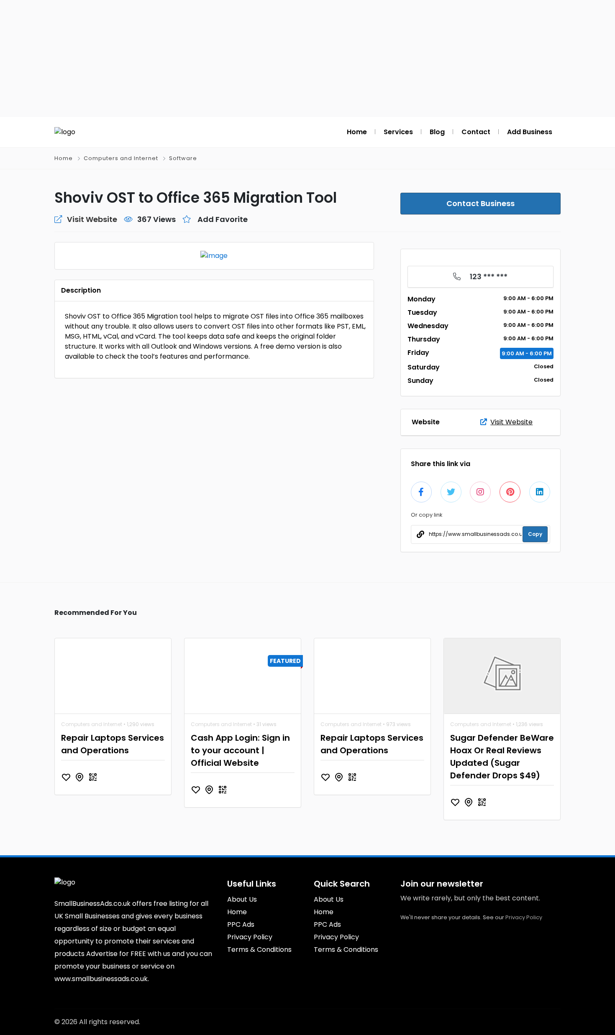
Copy (535, 534)
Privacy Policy (523, 917)
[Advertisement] (307, 58)
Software (183, 158)
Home (63, 158)
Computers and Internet (121, 158)
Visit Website (511, 422)
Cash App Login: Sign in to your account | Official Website (240, 750)
